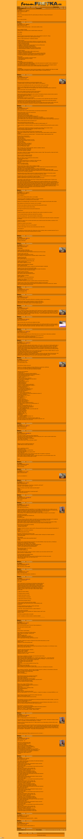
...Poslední (61, 8)
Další (65, 7)
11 (58, 8)
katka (27, 319)
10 (56, 8)
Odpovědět (23, 22)
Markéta (27, 331)
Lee (26, 571)
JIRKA (27, 238)
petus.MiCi (28, 433)
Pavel (27, 564)
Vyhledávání (33, 7)
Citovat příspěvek (29, 22)
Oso (26, 289)
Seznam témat (22, 7)
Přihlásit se (38, 7)
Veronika (27, 342)
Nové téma (28, 7)
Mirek (27, 505)
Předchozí (61, 7)
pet (26, 77)
